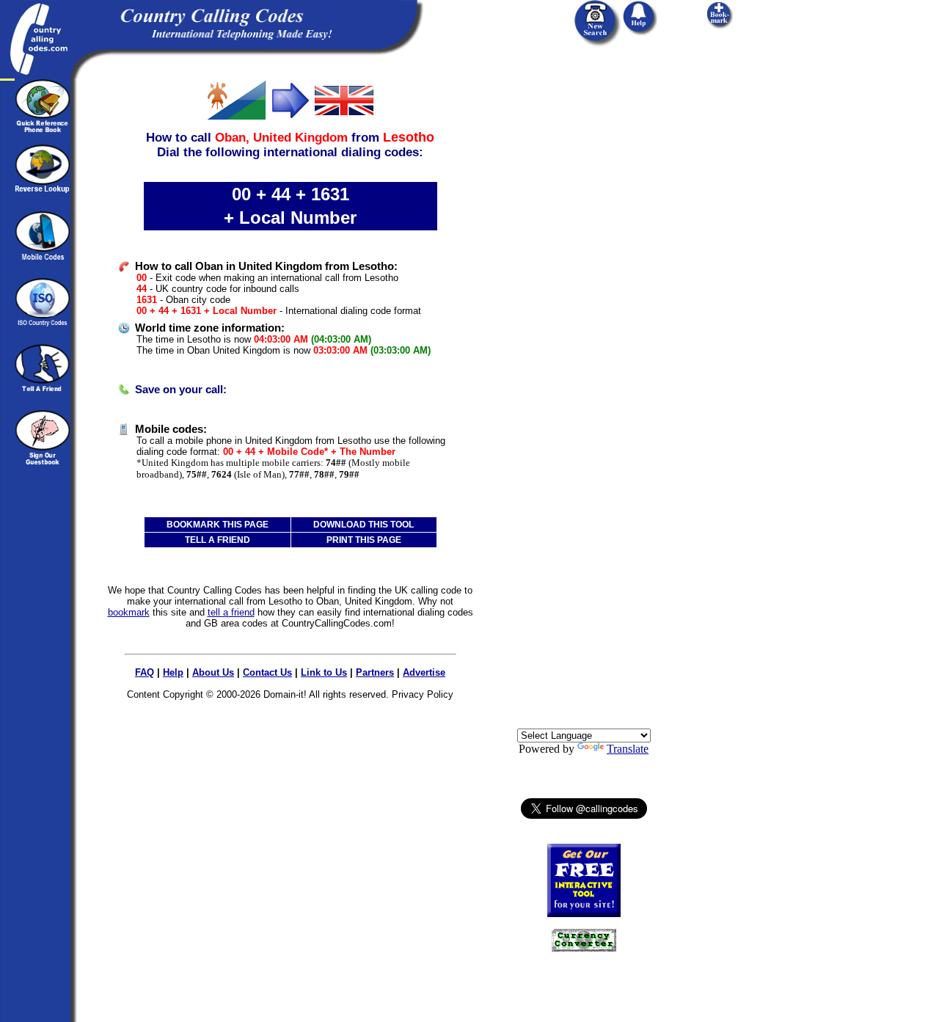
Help (173, 672)
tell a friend (231, 612)
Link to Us (324, 672)
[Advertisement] (584, 299)
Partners (375, 672)
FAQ (144, 672)
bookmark (129, 612)
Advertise (424, 672)
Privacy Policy (422, 694)
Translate (627, 748)
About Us (213, 672)
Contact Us (267, 672)
